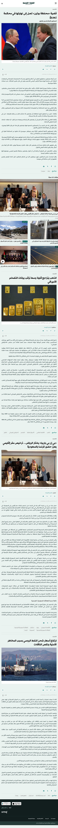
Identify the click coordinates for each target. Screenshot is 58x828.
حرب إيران (31, 795)
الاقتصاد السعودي (45, 627)
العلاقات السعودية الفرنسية (21, 627)
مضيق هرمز (23, 795)
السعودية (32, 630)
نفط (49, 795)
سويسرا (43, 171)
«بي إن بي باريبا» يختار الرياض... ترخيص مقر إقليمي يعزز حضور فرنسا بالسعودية (34, 214)
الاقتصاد (54, 9)
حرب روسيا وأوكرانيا (41, 795)
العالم (5, 432)
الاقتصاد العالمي (41, 432)
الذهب (48, 432)
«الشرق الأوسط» (48, 66)
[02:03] (14, 255)
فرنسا (25, 630)
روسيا (16, 795)
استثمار (32, 627)
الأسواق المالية (30, 432)
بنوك (48, 171)
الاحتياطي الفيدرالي (13, 432)
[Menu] (56, 3)
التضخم (23, 432)
